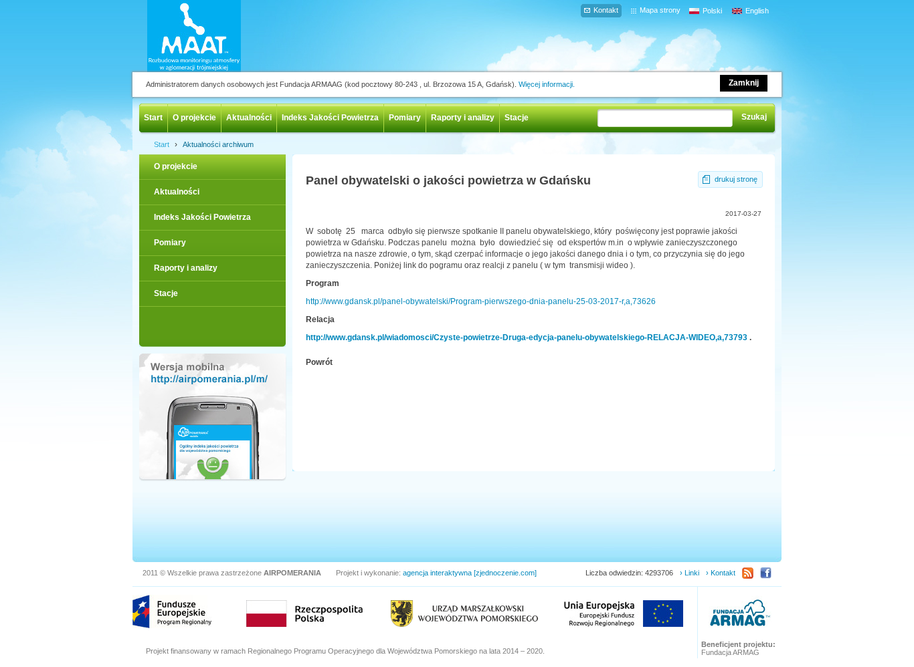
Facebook (765, 573)
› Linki (689, 573)
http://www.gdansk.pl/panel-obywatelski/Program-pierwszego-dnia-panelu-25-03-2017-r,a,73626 (481, 301)
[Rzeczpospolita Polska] (304, 613)
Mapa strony (660, 10)
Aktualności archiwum (218, 144)
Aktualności (249, 117)
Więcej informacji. (547, 84)
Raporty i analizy (462, 117)
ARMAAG (740, 614)
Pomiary (405, 117)
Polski (712, 11)
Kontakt (605, 10)
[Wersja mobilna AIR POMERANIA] (212, 418)
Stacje (517, 117)
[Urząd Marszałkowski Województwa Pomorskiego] (464, 613)
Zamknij (744, 83)
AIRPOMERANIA (213, 36)
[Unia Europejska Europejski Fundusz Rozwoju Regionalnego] (623, 613)
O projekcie (194, 117)
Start (153, 117)
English (757, 11)
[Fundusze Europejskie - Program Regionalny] (171, 611)
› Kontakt (720, 573)
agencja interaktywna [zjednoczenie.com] (470, 573)
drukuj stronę (736, 179)
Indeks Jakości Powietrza (330, 117)
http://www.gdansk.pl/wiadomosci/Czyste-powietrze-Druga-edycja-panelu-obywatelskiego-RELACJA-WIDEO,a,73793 (526, 337)
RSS (747, 573)
